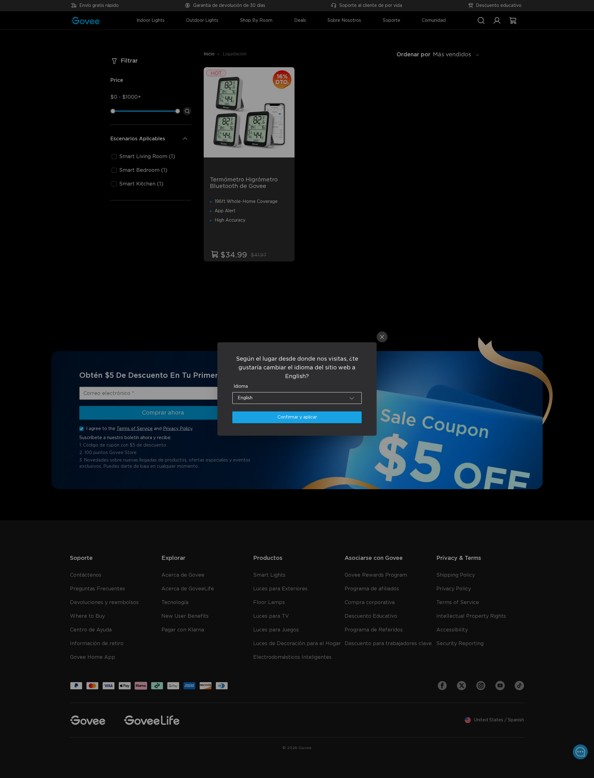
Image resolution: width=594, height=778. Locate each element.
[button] (297, 398)
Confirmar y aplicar (297, 417)
